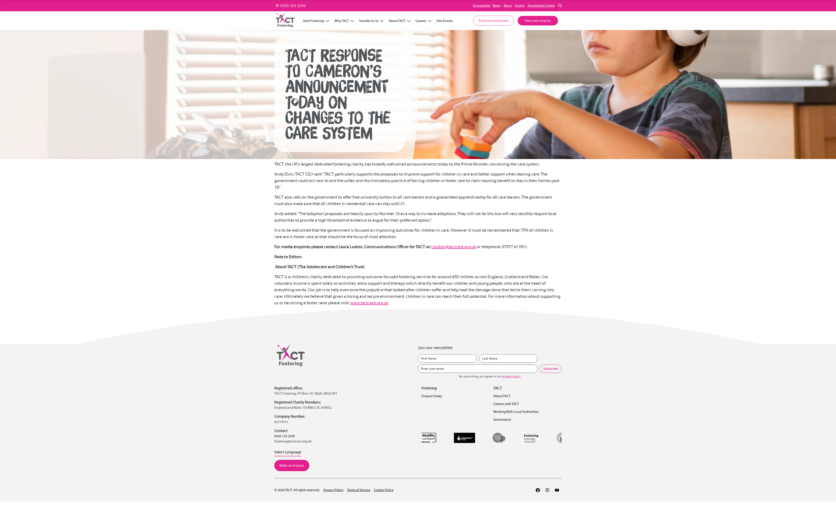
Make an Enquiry (292, 465)
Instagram (547, 490)
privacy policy (511, 376)
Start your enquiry (538, 20)
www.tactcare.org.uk (369, 302)
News (496, 5)
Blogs (508, 5)
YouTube (557, 490)
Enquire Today (431, 396)
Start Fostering (313, 21)
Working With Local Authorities (515, 412)
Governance (502, 419)
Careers (421, 21)
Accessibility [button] (481, 5)
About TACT (397, 21)
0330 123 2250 (292, 5)
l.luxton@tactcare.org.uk (453, 246)
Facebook (538, 490)
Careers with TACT (506, 404)
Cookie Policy (384, 490)
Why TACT (341, 21)
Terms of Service (358, 490)
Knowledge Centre (541, 5)
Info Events (445, 21)
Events (519, 5)
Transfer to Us (368, 21)
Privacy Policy (333, 490)
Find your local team (493, 20)
